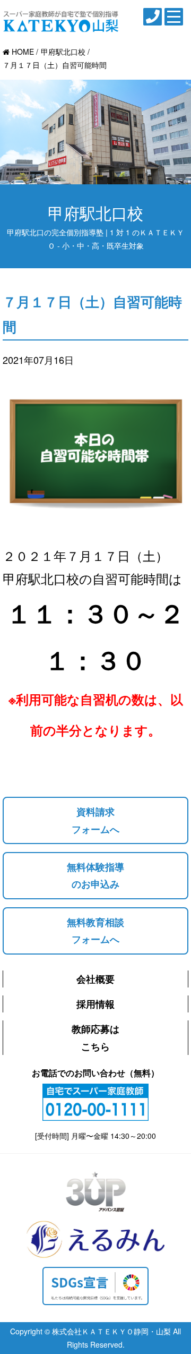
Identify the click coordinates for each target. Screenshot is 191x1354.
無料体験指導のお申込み (95, 875)
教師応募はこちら (95, 1037)
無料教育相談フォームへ (95, 930)
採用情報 (95, 1004)
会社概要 (95, 979)
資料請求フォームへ (95, 820)
